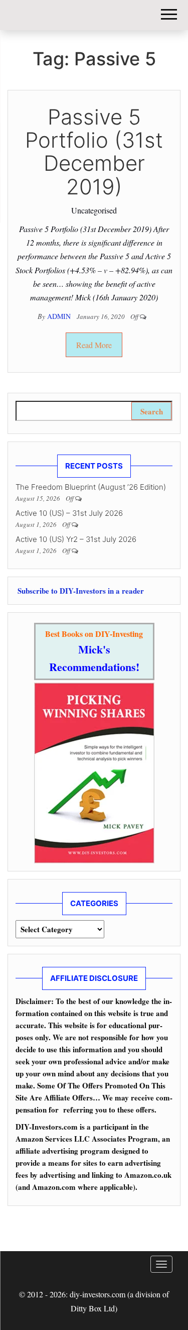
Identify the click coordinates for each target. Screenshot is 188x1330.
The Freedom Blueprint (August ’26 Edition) (91, 487)
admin (60, 316)
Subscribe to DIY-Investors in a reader (80, 590)
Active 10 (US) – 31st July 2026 (69, 513)
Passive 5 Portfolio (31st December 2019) (94, 151)
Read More (94, 345)
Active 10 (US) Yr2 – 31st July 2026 (76, 539)
